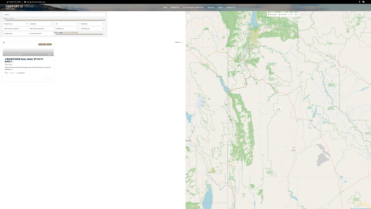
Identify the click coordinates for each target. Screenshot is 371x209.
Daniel (19, 54)
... (13, 69)
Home (165, 7)
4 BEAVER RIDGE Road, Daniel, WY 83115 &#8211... (24, 60)
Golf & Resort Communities (193, 7)
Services (211, 7)
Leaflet (353, 208)
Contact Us (230, 7)
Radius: (8, 18)
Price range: (58, 32)
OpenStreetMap (361, 208)
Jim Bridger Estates (11, 54)
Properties (175, 7)
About (220, 7)
